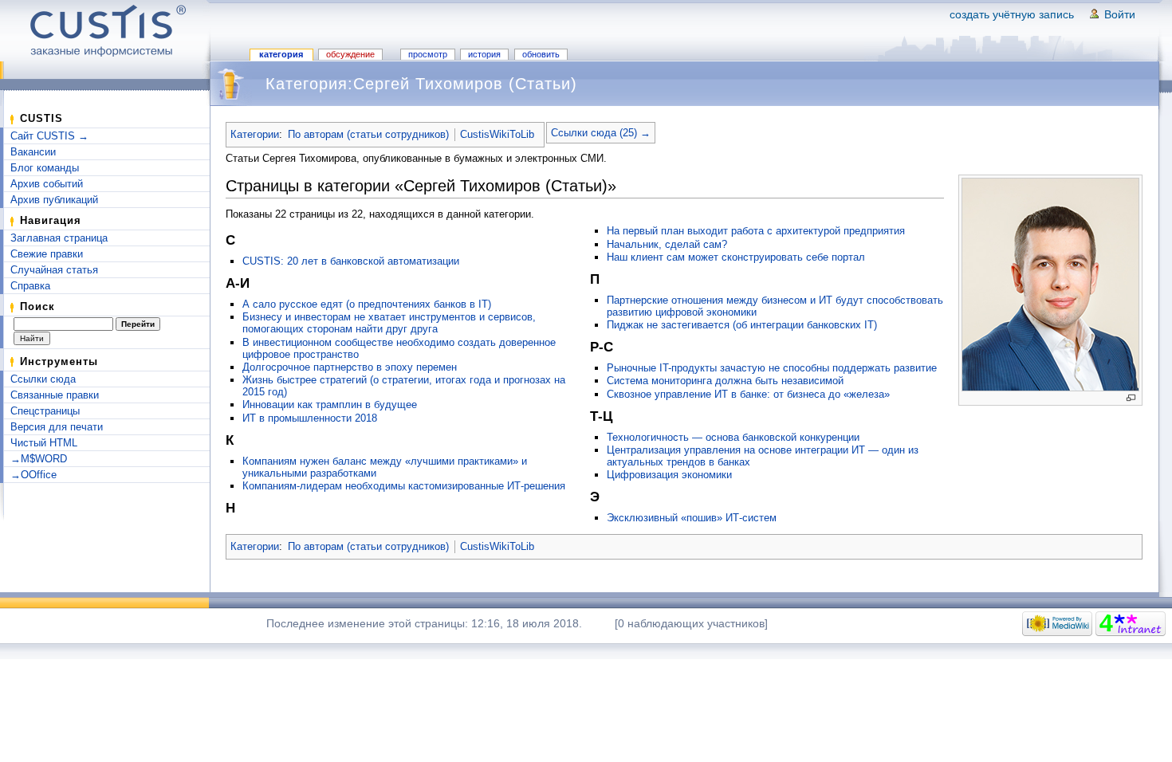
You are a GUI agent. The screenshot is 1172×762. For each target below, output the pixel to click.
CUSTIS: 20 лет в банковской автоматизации (350, 261)
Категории (254, 134)
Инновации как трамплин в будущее (329, 404)
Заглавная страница (59, 238)
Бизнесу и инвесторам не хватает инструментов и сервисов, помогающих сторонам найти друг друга (389, 323)
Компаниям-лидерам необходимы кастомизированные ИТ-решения (403, 486)
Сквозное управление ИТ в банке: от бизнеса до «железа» (748, 394)
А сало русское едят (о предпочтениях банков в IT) (366, 304)
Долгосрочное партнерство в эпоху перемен (349, 367)
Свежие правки (46, 254)
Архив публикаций (54, 200)
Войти (1119, 14)
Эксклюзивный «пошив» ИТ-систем (692, 518)
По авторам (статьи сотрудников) (368, 134)
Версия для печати (56, 427)
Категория (281, 54)
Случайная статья (54, 270)
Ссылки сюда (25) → (601, 133)
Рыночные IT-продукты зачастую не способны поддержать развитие (772, 368)
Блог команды (44, 168)
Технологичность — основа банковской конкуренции (733, 437)
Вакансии (33, 152)
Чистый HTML (43, 443)
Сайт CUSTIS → (49, 136)
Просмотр (427, 54)
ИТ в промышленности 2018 (309, 418)
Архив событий (46, 184)
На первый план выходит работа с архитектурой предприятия (756, 231)
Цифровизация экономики (669, 475)
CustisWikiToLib (497, 134)
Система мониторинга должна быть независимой (725, 381)
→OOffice (33, 475)
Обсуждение (350, 54)
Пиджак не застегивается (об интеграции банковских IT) (742, 325)
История (484, 54)
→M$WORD (38, 459)
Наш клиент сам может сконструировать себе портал (736, 257)
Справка (30, 286)
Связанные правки (54, 395)
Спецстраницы (45, 411)
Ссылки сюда (43, 379)
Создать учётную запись (1012, 14)
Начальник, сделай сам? (667, 244)
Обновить (541, 54)
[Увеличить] (1131, 398)
